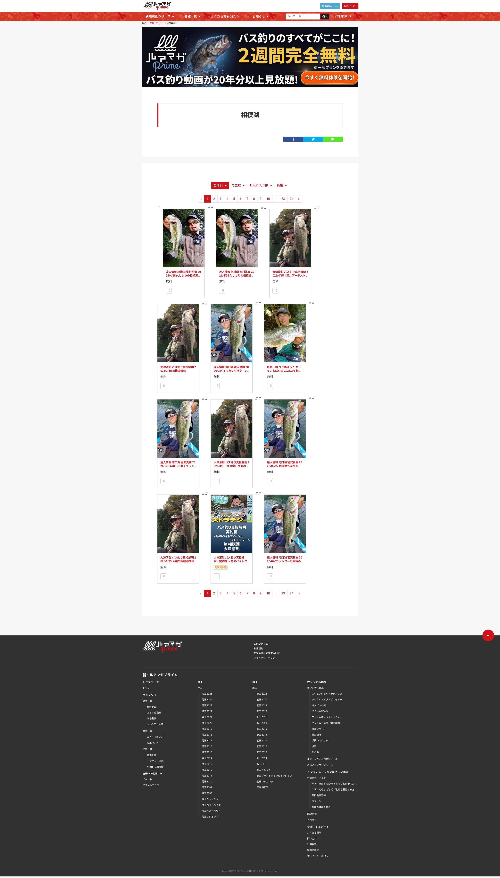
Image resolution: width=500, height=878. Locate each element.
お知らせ (259, 16)
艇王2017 (262, 740)
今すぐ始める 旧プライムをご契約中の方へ (334, 783)
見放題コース (330, 5)
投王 (314, 746)
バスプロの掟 (319, 705)
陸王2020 (207, 723)
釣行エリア (157, 23)
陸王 (199, 688)
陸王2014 (207, 758)
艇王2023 (262, 705)
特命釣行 (316, 734)
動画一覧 (147, 701)
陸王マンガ (153, 742)
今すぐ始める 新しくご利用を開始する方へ (334, 789)
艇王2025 (262, 693)
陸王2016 (207, 746)
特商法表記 (313, 850)
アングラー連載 (155, 761)
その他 (315, 752)
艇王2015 (262, 752)
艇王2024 (262, 699)
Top (144, 23)
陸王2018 (207, 734)
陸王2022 (207, 711)
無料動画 (151, 706)
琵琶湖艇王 (263, 787)
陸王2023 (207, 705)
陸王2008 (207, 793)
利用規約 (258, 648)
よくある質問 (314, 832)
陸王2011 (207, 775)
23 (283, 199)
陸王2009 (207, 787)
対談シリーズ (319, 729)
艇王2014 (262, 758)
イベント (147, 779)
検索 (325, 16)
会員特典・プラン (316, 778)
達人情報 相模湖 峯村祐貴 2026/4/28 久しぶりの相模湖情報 (183, 275)
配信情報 (312, 813)
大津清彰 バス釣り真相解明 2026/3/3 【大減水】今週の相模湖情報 (231, 466)
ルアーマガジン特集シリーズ (322, 759)
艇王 (254, 688)
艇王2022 (262, 711)
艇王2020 (262, 723)
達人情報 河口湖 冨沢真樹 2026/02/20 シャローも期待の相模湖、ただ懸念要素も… (284, 561)
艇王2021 (262, 717)
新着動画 (151, 718)
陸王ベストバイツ (211, 805)
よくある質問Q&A (223, 16)
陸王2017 (207, 740)
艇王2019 (262, 729)
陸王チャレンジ (210, 799)
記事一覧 (147, 749)
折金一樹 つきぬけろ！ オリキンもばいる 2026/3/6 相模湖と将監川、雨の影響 (284, 371)
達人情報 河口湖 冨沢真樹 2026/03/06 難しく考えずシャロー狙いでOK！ (177, 466)
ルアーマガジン (155, 737)
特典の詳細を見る (321, 807)
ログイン (349, 5)
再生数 (236, 185)
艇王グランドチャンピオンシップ (274, 775)
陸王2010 (207, 781)
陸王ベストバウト (211, 811)
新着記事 (151, 755)
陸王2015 (207, 752)
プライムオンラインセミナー (327, 717)
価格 (280, 185)
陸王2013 (207, 764)
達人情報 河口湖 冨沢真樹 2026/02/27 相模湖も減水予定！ (284, 466)
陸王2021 (207, 717)
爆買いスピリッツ (321, 740)
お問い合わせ (261, 643)
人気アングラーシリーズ (320, 764)
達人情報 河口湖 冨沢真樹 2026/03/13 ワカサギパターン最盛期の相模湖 (231, 371)
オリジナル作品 (315, 688)
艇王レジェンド (265, 781)
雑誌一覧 (147, 731)
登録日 (218, 185)
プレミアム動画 (155, 724)
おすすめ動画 (154, 712)
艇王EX (260, 764)
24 (291, 199)
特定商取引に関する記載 (267, 653)
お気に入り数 (258, 185)
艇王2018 (262, 734)
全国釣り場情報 (155, 767)
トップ (146, 688)
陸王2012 (207, 770)
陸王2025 (207, 693)
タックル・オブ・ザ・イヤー (327, 699)
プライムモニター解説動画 (326, 723)
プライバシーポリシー (265, 657)
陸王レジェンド (210, 816)
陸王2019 (207, 729)
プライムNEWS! (320, 711)
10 (268, 199)
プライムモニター (152, 785)
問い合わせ (313, 838)
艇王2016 (262, 746)
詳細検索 (341, 16)
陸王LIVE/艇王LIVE (152, 773)
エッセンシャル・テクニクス (327, 693)
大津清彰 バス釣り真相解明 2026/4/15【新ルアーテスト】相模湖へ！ (290, 275)
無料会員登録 (319, 795)
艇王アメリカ (264, 770)
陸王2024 (207, 699)
